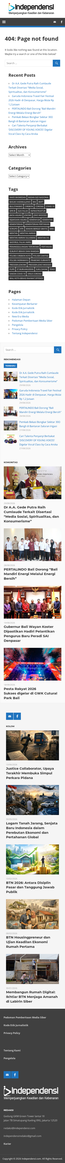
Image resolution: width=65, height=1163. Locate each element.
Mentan (14, 233)
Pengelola (17, 325)
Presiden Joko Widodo (39, 264)
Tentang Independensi (24, 333)
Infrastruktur (38, 210)
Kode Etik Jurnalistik (23, 308)
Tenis (52, 269)
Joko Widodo (40, 215)
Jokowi (27, 215)
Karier (7, 1143)
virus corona (35, 273)
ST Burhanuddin (25, 269)
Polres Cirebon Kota (20, 255)
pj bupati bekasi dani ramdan (24, 251)
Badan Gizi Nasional (38, 197)
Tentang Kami (12, 1050)
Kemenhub (34, 219)
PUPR (12, 269)
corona (39, 206)
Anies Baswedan (18, 197)
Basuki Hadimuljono (20, 201)
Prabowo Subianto (40, 260)
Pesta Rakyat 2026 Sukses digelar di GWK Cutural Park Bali (30, 693)
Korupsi (14, 228)
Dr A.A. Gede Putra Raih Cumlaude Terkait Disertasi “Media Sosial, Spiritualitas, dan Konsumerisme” (29, 87)
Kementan (47, 219)
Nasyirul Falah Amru (20, 242)
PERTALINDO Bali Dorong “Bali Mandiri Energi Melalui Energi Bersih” (31, 574)
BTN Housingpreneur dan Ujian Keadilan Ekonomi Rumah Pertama (28, 942)
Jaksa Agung (16, 215)
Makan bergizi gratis (36, 228)
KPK (22, 228)
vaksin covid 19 (17, 273)
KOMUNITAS (11, 462)
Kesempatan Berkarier (24, 304)
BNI (34, 201)
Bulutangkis (16, 206)
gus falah (23, 210)
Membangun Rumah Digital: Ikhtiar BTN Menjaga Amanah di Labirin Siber (32, 996)
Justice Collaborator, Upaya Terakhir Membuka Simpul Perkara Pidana (30, 773)
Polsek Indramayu (19, 260)
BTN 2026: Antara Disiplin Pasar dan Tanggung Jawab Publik (30, 887)
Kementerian (16, 224)
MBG (52, 228)
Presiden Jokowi (18, 264)
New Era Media (20, 316)
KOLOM (10, 726)
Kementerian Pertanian (37, 224)
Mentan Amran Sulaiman (22, 237)
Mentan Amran (28, 233)
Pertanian (46, 246)
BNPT (40, 201)
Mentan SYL (43, 237)
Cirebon (29, 206)
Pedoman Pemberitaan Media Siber (32, 320)
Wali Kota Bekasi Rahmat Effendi (26, 278)
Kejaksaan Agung (18, 219)
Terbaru (10, 366)
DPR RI (13, 210)
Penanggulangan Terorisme (24, 246)
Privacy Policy (19, 329)
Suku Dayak (41, 269)
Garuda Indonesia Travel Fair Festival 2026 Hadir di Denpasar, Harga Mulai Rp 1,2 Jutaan (31, 100)
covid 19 (50, 206)
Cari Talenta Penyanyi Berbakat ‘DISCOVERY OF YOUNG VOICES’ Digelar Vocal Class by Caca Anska (30, 130)
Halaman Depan (21, 299)
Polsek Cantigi (40, 255)
